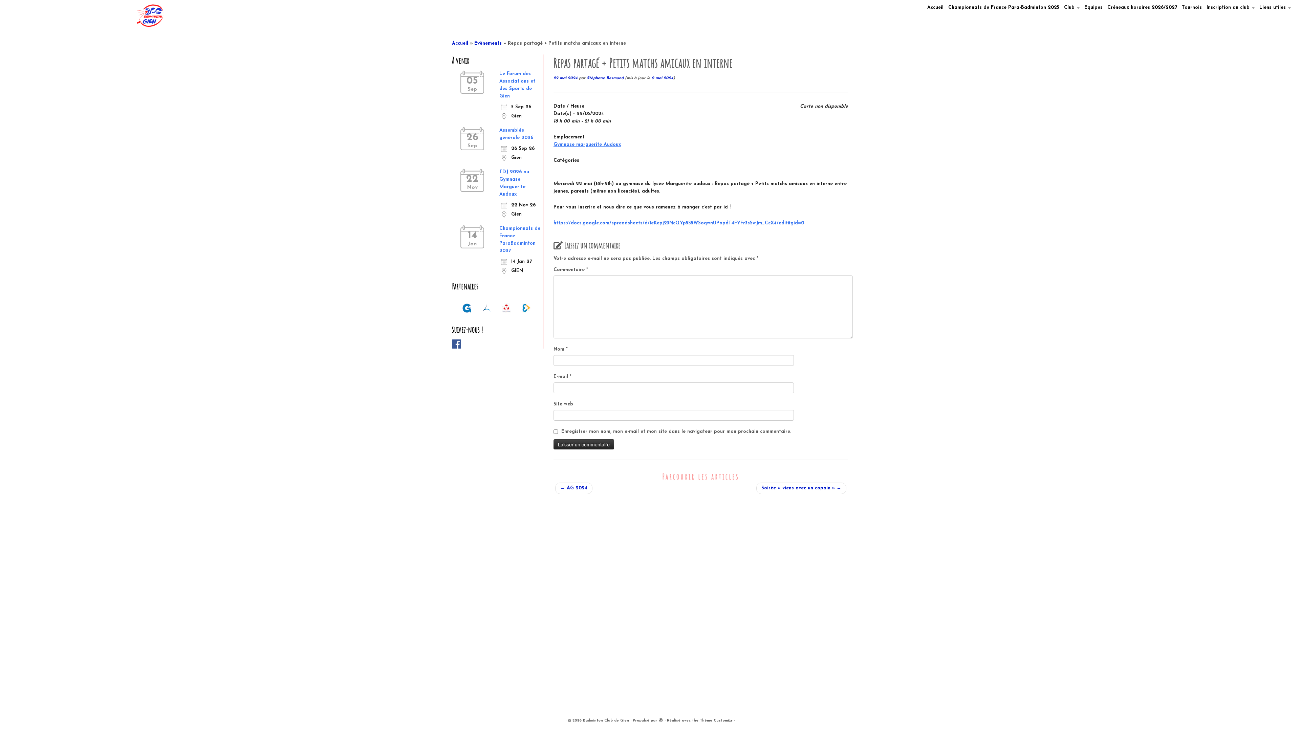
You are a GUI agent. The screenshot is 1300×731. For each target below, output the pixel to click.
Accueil (935, 7)
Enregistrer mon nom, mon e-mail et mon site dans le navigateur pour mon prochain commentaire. (676, 431)
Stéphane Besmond (605, 78)
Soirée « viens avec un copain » (801, 488)
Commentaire (571, 269)
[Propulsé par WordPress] (660, 719)
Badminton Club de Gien (606, 721)
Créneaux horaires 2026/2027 (1142, 7)
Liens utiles (1273, 7)
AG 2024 (573, 488)
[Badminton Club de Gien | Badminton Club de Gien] (150, 15)
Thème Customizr (716, 721)
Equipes (1093, 7)
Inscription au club (1229, 7)
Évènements (488, 43)
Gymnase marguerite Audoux (587, 144)
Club (1070, 7)
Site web (563, 404)
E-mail (562, 376)
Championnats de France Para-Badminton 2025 (1003, 7)
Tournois (1192, 7)
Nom (561, 349)
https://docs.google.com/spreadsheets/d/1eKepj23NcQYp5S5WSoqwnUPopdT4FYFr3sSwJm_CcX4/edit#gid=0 (679, 223)
